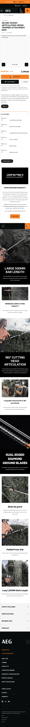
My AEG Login (21, 10)
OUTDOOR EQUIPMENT (8, 653)
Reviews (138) (7, 621)
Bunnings (15, 1)
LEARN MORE (15, 216)
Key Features (5, 114)
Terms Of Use (4, 719)
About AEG (5, 658)
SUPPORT (4, 692)
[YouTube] (9, 702)
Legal (2, 715)
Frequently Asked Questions (10, 674)
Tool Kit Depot (21, 1)
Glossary (3, 721)
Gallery (16, 64)
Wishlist (19, 5)
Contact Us (5, 666)
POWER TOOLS (5, 650)
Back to (8, 15)
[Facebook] (2, 702)
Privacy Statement (5, 717)
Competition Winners (8, 670)
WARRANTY (5, 696)
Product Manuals (7, 678)
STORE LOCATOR (6, 689)
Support (25, 5)
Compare (25, 81)
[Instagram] (5, 702)
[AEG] (8, 11)
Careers (4, 662)
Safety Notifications (8, 682)
